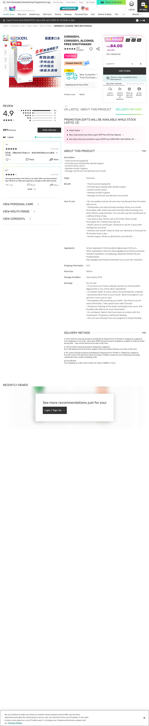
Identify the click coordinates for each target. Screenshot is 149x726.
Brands (136, 14)
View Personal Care (18, 204)
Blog (81, 2)
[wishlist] (91, 49)
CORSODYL (72, 36)
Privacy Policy (15, 723)
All (4, 137)
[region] (74, 718)
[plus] (141, 63)
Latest (11, 137)
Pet (116, 14)
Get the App (58, 2)
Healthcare (34, 14)
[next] (124, 14)
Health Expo (8, 14)
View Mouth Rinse (16, 211)
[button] (143, 6)
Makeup (68, 14)
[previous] (66, 106)
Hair (93, 14)
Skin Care (47, 14)
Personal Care (81, 14)
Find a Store (71, 2)
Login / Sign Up (52, 410)
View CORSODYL (14, 218)
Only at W (22, 14)
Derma (58, 14)
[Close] (144, 718)
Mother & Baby (105, 14)
